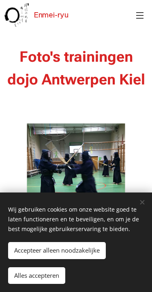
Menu (140, 15)
